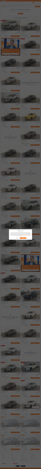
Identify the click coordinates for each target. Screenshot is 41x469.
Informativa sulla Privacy (24, 235)
